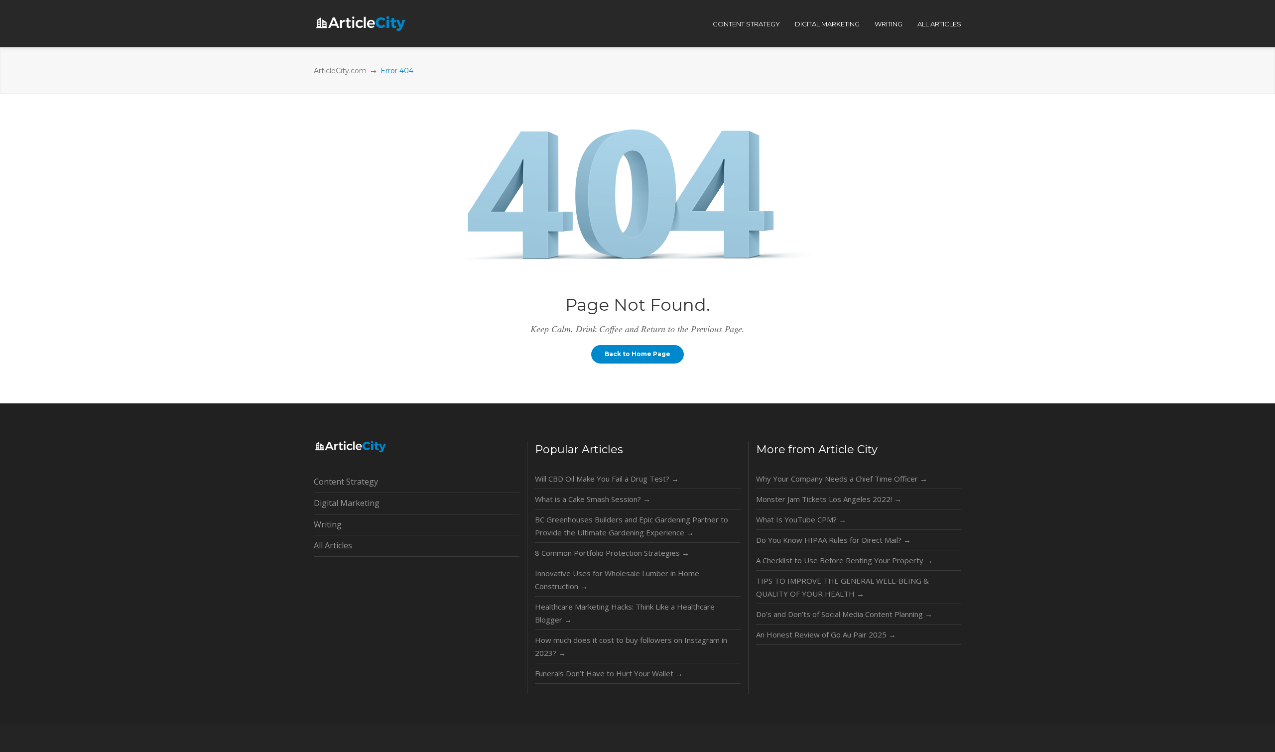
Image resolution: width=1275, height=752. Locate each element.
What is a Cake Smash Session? (592, 499)
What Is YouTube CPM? (801, 519)
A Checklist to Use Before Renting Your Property (844, 560)
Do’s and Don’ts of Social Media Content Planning (844, 614)
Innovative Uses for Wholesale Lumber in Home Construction (617, 579)
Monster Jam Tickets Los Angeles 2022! (828, 499)
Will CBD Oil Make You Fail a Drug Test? (607, 479)
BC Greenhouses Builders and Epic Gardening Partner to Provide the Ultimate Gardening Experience (631, 525)
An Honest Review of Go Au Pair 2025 (826, 634)
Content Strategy (346, 481)
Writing (328, 524)
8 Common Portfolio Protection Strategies (612, 553)
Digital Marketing (347, 503)
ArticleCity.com (340, 70)
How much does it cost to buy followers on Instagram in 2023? (631, 646)
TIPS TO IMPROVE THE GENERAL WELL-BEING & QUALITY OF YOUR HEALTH (842, 587)
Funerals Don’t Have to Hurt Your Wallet (609, 673)
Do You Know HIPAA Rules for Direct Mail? (833, 540)
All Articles (333, 545)
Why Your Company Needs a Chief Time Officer (841, 479)
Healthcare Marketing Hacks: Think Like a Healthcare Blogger (625, 613)
